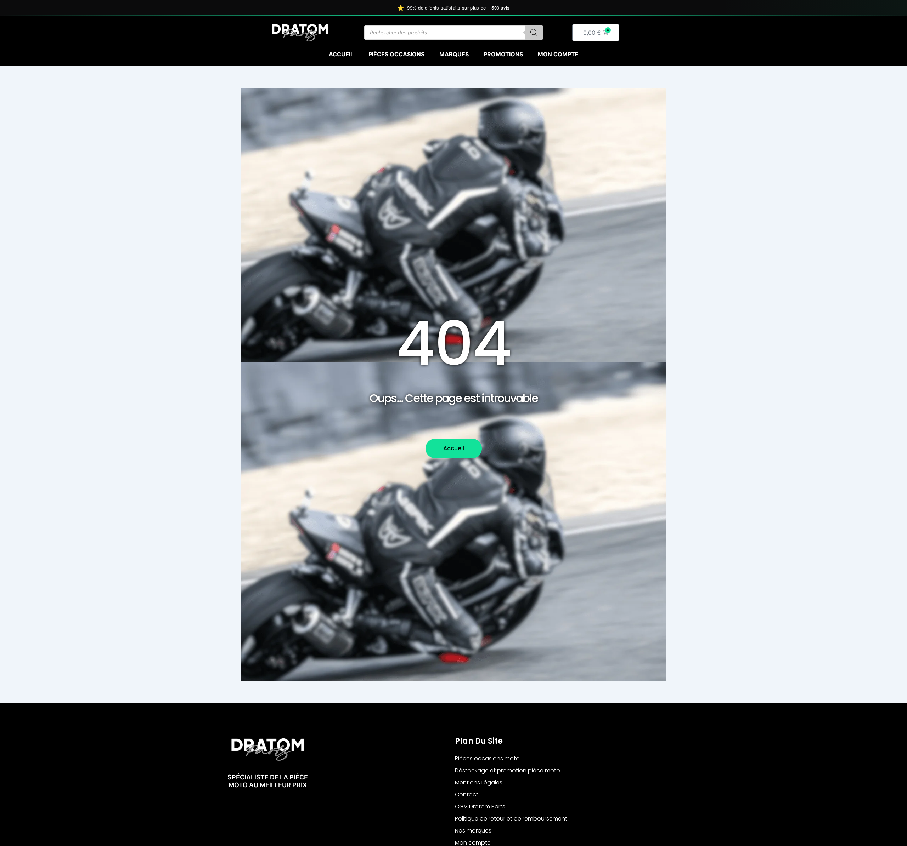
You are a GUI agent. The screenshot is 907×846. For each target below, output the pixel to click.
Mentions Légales (478, 782)
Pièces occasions (396, 54)
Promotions (503, 54)
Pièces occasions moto (487, 758)
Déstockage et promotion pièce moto (507, 770)
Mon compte (558, 54)
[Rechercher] (534, 32)
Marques (454, 54)
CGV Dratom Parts (480, 806)
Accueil (341, 54)
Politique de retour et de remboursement (511, 818)
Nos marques (473, 831)
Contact (466, 794)
